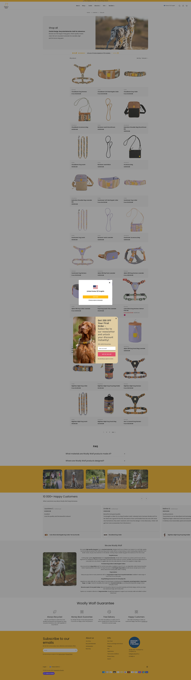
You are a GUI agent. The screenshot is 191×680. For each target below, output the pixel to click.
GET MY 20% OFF (106, 354)
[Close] (109, 282)
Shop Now (95, 297)
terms (112, 358)
